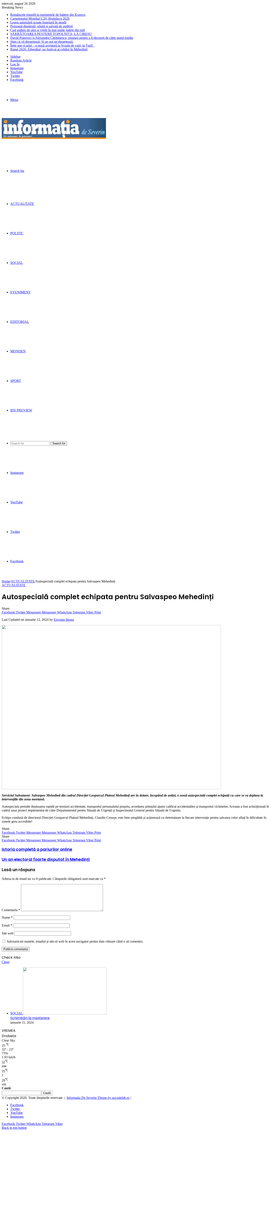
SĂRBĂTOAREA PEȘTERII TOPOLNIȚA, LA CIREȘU (51, 34)
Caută (6, 1088)
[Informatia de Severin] (54, 138)
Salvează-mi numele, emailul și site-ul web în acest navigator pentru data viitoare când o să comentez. (75, 941)
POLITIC (17, 233)
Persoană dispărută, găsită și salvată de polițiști (41, 26)
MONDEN (18, 351)
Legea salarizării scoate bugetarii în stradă (38, 22)
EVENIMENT (20, 292)
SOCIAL (16, 263)
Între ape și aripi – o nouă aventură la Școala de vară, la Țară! (52, 45)
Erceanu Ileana (64, 619)
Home (6, 581)
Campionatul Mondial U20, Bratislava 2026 (40, 18)
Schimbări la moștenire (29, 1017)
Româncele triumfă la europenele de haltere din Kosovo (47, 14)
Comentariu (11, 910)
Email (7, 925)
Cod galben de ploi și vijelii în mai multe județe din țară (47, 30)
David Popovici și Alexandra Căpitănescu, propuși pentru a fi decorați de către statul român (71, 38)
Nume (7, 917)
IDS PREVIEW (21, 410)
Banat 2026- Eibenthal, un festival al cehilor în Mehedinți (49, 49)
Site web (7, 933)
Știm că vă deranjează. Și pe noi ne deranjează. (41, 41)
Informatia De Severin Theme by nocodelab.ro (98, 1098)
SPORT (15, 381)
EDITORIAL (19, 322)
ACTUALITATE (22, 203)
